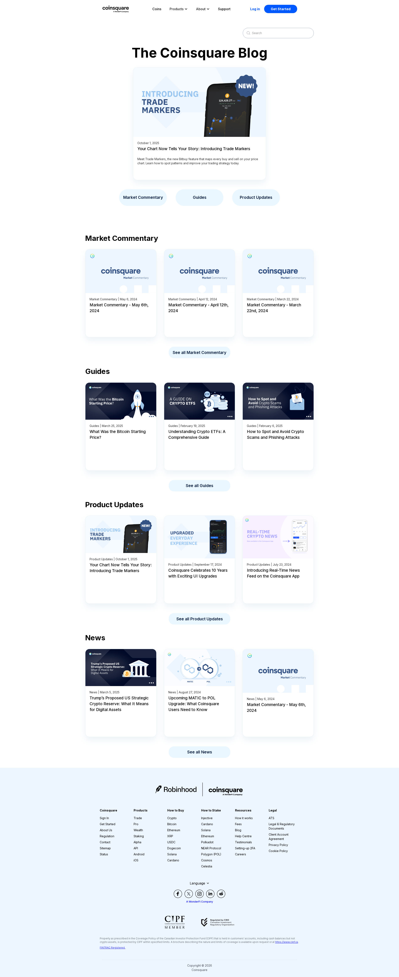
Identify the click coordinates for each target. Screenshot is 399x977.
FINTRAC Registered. (112, 947)
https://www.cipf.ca (286, 942)
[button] (178, 8)
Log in (255, 9)
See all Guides (199, 485)
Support (224, 9)
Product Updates (256, 197)
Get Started (281, 9)
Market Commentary (143, 197)
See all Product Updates (199, 618)
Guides (199, 197)
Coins (156, 9)
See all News (199, 751)
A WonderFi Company (199, 901)
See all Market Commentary (199, 352)
